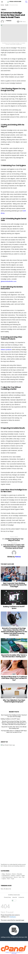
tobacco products (6, 349)
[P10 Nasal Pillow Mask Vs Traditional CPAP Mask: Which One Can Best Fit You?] (14, 667)
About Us (14, 897)
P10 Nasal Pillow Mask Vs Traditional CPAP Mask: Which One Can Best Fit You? (14, 678)
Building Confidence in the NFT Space (14, 607)
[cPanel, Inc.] (14, 951)
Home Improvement (7, 877)
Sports (4, 878)
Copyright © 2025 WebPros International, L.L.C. (14, 952)
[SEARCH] (26, 1)
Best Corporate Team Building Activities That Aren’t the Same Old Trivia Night (14, 585)
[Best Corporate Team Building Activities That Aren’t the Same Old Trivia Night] (14, 573)
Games (18, 875)
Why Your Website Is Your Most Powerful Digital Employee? (14, 701)
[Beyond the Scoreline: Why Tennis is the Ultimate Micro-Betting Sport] (14, 645)
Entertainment (14, 652)
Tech (8, 878)
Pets (23, 877)
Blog (14, 580)
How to (15, 877)
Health (23, 875)
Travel (12, 878)
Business (8, 874)
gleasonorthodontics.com (8, 281)
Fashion (13, 875)
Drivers (14, 874)
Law (20, 877)
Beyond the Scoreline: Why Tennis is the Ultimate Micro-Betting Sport (14, 656)
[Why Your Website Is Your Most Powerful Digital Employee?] (14, 690)
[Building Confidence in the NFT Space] (14, 597)
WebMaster (13, 916)
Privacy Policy (7, 897)
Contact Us (21, 897)
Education (19, 874)
